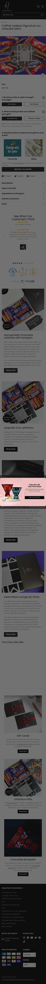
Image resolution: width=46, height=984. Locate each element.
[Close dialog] (44, 479)
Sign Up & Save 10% (34, 497)
